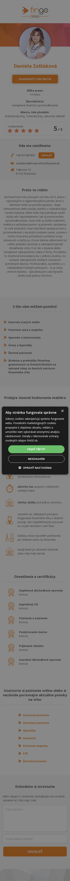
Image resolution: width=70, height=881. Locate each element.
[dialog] (35, 441)
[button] (35, 467)
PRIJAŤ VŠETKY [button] (36, 449)
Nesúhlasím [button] (36, 458)
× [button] (62, 411)
